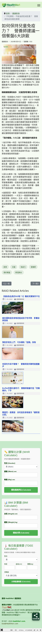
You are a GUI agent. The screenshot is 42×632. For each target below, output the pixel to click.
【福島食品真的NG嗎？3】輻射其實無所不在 (21, 296)
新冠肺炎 (18, 272)
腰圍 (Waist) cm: (10, 471)
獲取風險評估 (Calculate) (21, 490)
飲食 (5, 267)
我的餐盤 (7, 272)
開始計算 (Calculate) (21, 533)
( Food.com (8, 610)
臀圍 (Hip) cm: (9, 479)
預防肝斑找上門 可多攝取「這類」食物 (19, 342)
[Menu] (38, 5)
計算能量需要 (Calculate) (21, 581)
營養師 (33, 267)
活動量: (6, 572)
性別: (6, 556)
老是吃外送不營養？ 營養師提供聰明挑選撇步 (21, 365)
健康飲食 (5, 41)
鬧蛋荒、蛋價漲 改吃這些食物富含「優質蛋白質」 (21, 413)
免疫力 (23, 267)
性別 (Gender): (10, 463)
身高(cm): (19, 564)
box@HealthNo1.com (10, 623)
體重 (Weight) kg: (11, 522)
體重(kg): (30, 564)
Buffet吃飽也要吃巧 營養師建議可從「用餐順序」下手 (21, 389)
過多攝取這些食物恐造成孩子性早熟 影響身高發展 (21, 319)
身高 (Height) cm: (11, 514)
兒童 (13, 267)
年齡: (6, 564)
